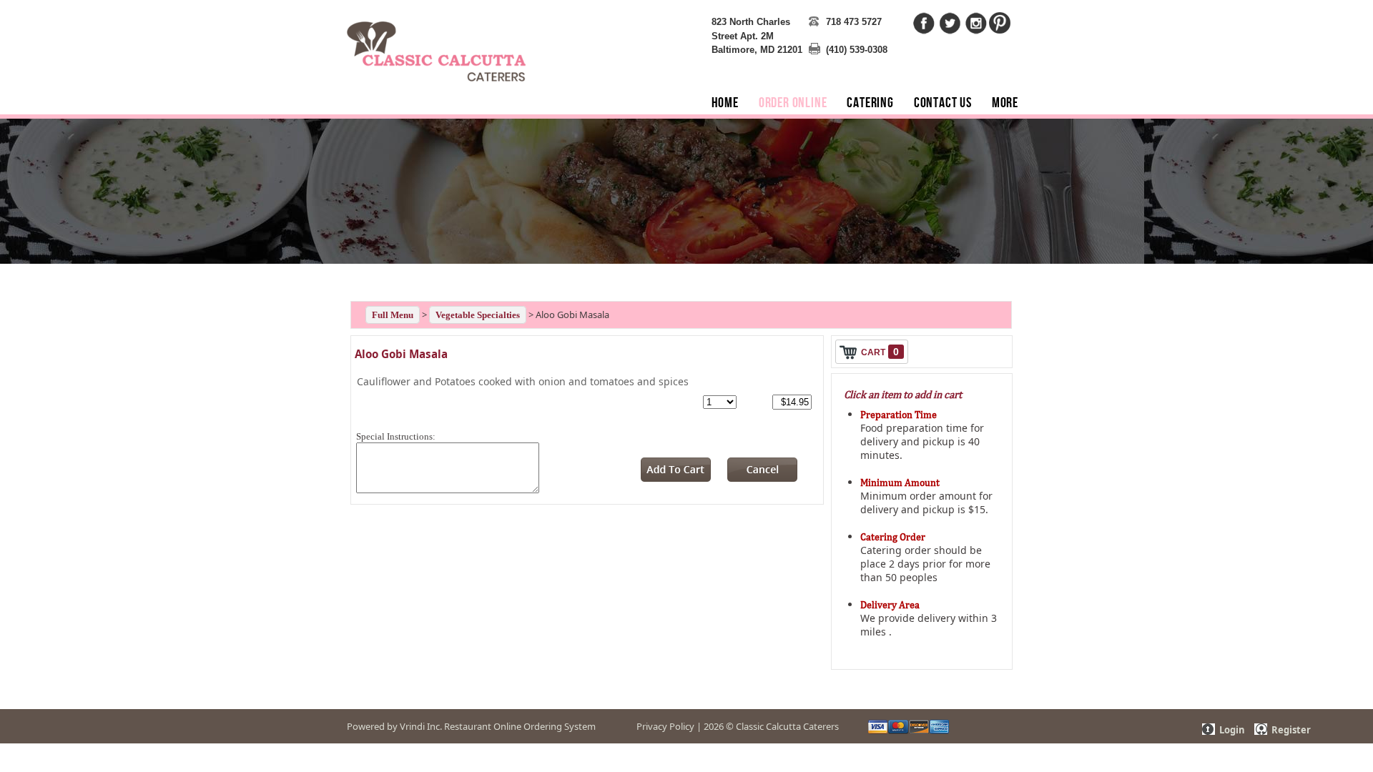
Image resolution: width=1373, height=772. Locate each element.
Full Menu (392, 315)
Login (1232, 729)
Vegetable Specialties (477, 315)
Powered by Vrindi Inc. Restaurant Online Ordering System (471, 726)
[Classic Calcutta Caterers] (436, 42)
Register (1291, 729)
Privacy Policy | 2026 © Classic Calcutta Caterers (737, 726)
